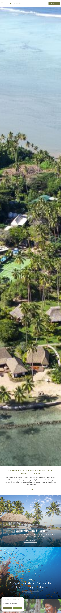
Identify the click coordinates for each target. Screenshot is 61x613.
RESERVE (54, 3)
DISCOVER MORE (30, 490)
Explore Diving (30, 593)
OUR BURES (30, 541)
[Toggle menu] (2, 3)
